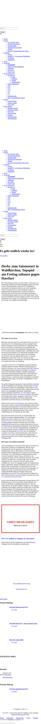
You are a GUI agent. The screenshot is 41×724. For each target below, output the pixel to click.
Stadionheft (11, 60)
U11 (9, 91)
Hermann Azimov (6, 421)
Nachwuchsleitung (13, 84)
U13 (9, 89)
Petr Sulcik (20, 431)
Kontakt (10, 115)
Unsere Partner (12, 101)
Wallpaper (11, 68)
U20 (9, 85)
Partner (6, 99)
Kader (13, 77)
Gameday (7, 53)
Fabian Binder (13, 394)
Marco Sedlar (8, 427)
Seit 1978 (10, 111)
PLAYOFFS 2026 (13, 42)
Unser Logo (11, 72)
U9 (9, 92)
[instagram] (5, 122)
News (5, 61)
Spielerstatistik (12, 46)
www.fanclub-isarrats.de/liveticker (11, 477)
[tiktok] (0, 122)
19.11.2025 (14, 626)
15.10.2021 (4, 255)
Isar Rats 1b (11, 75)
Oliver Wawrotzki (9, 434)
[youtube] (4, 122)
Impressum (10, 718)
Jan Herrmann (20, 403)
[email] (1, 122)
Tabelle (10, 49)
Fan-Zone (7, 63)
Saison (6, 41)
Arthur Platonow (34, 368)
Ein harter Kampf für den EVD (18, 607)
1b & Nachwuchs (9, 73)
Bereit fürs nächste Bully (16, 640)
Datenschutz (20, 718)
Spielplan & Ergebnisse (15, 47)
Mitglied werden (13, 108)
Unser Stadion (12, 113)
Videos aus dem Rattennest (16, 66)
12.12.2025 (14, 609)
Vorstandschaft (12, 117)
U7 (9, 94)
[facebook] (2, 122)
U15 (9, 87)
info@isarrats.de (7, 677)
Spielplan (14, 79)
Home (6, 39)
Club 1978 (11, 105)
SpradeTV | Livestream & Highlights (19, 56)
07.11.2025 (14, 642)
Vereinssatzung (12, 118)
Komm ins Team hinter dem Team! (18, 51)
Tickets (10, 54)
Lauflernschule (12, 96)
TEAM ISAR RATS (14, 44)
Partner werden (12, 103)
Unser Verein (8, 106)
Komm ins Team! (13, 110)
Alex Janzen (17, 368)
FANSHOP (11, 65)
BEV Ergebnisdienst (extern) (16, 98)
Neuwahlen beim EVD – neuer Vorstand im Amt (23, 623)
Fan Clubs (11, 70)
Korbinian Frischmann (24, 394)
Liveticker (11, 58)
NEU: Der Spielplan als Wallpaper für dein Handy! (18, 538)
